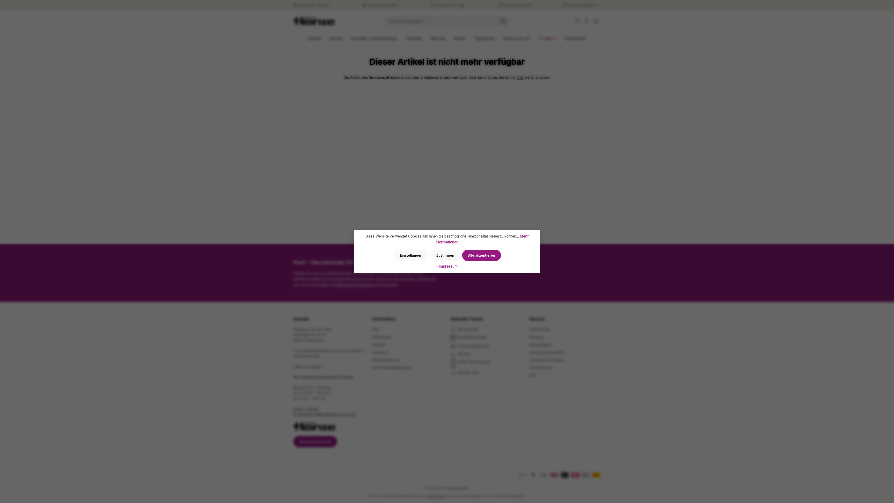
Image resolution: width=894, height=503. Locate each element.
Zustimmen (445, 255)
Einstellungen (411, 255)
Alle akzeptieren (481, 255)
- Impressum (447, 266)
